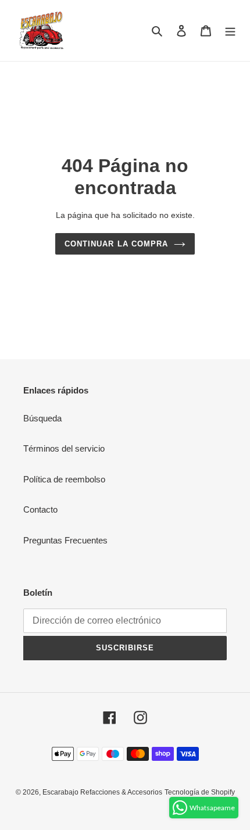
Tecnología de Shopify (200, 792)
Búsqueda (42, 418)
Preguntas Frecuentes (65, 540)
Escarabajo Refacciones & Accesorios (102, 792)
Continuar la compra (116, 243)
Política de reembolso (64, 479)
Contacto (40, 509)
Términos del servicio (64, 448)
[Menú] (230, 30)
